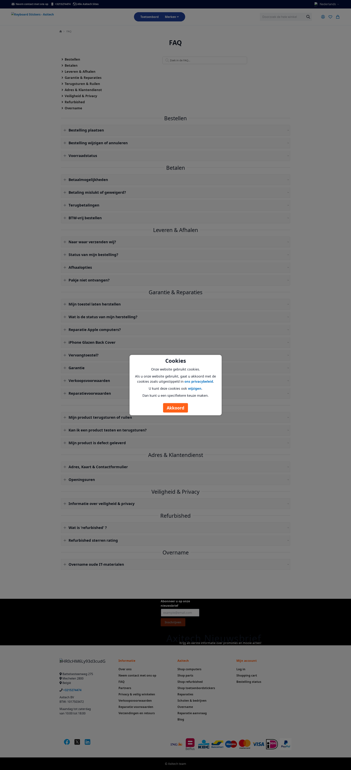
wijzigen (194, 388)
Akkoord (175, 408)
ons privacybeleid (198, 381)
